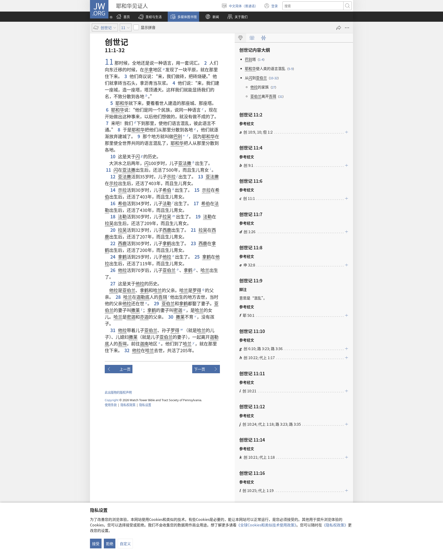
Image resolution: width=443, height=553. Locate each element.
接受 (95, 543)
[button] (150, 17)
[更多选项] (347, 28)
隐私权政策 (127, 405)
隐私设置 (145, 405)
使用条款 (111, 405)
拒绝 (109, 543)
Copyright (112, 400)
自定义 (125, 543)
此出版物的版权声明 (118, 392)
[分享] (339, 28)
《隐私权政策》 (335, 525)
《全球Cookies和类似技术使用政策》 (266, 525)
